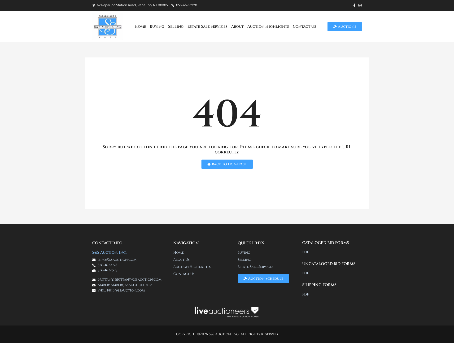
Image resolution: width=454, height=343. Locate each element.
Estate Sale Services (207, 26)
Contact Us (304, 26)
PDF (305, 252)
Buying (157, 26)
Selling (176, 26)
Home (140, 26)
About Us (181, 259)
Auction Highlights (268, 26)
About (237, 26)
